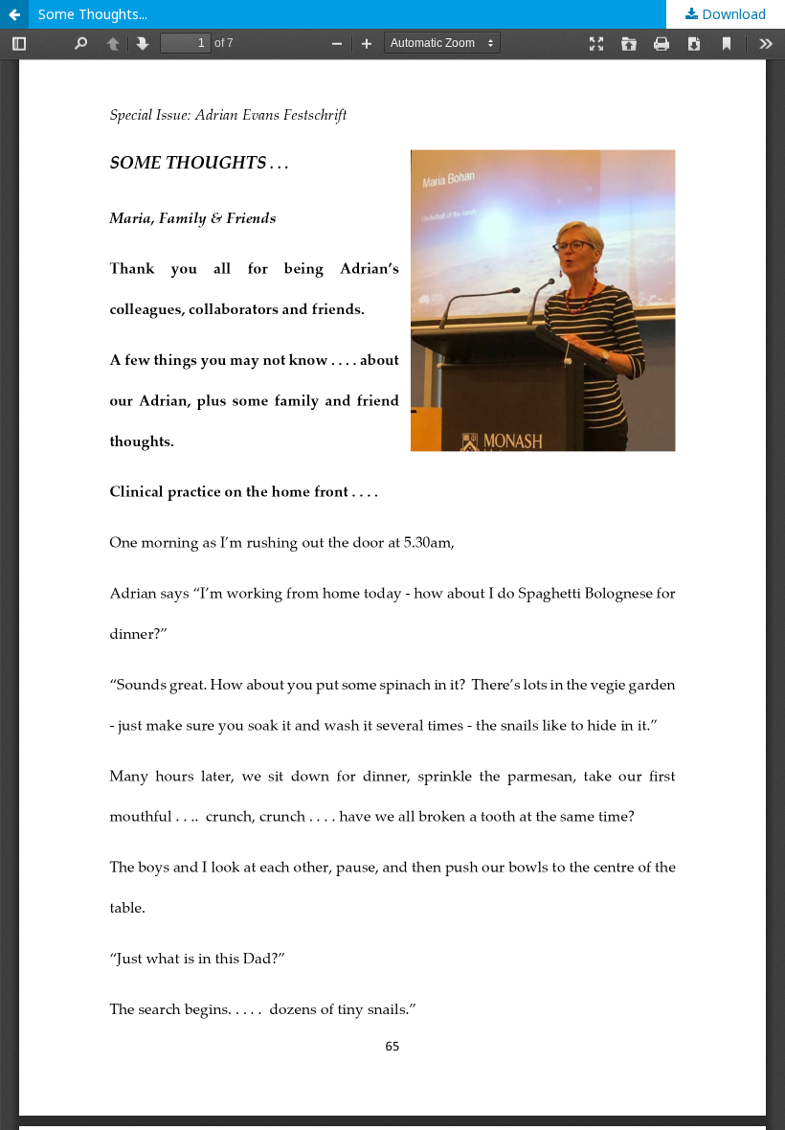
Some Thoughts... (92, 14)
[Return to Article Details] (14, 14)
